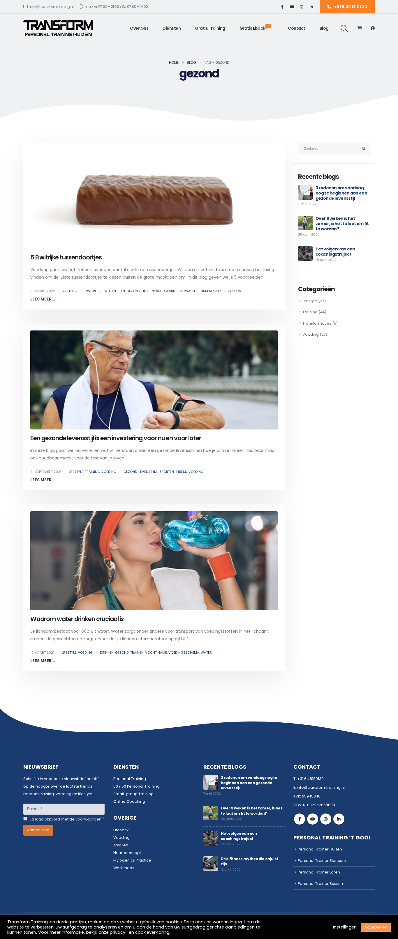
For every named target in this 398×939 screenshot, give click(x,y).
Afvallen (120, 845)
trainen (137, 652)
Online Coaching (129, 801)
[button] (344, 28)
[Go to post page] (305, 192)
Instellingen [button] (345, 927)
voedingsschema (183, 652)
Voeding (69, 291)
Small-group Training (133, 793)
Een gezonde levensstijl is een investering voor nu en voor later (115, 438)
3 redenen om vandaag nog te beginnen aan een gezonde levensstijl (341, 193)
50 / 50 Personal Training (136, 786)
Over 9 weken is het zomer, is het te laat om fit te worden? (342, 223)
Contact (296, 28)
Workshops (123, 867)
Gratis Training (210, 28)
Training (92, 471)
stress (181, 471)
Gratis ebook (254, 27)
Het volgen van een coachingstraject (335, 251)
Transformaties (316, 323)
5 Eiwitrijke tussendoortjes (66, 257)
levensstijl (148, 471)
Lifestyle (75, 471)
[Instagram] (301, 7)
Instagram (325, 819)
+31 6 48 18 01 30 (350, 7)
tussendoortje (212, 291)
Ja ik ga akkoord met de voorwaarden (67, 819)
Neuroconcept (127, 852)
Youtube (312, 819)
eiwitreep (92, 291)
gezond (133, 291)
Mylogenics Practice (132, 860)
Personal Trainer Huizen (320, 849)
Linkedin (338, 819)
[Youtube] (292, 7)
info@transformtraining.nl (51, 6)
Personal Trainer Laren (319, 872)
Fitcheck (120, 829)
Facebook (299, 819)
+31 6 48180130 (310, 778)
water (206, 652)
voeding (235, 291)
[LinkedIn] (311, 7)
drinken (107, 652)
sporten (167, 471)
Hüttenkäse (152, 291)
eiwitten (109, 291)
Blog (324, 28)
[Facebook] (282, 7)
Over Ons (139, 28)
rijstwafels (187, 291)
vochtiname (156, 652)
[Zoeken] (364, 149)
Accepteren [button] (375, 927)
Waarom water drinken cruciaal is (77, 619)
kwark (169, 291)
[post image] (154, 199)
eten (121, 291)
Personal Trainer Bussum (321, 883)
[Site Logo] (58, 28)
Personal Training (129, 778)
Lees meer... (42, 299)
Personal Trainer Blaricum (322, 860)
